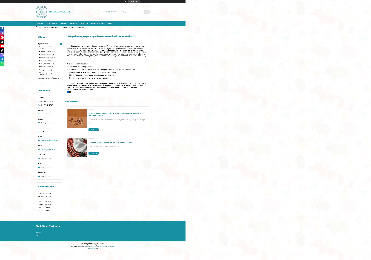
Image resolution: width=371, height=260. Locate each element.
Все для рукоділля (45, 63)
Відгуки (110, 23)
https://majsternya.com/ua (49, 149)
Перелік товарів (51, 23)
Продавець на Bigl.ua (93, 245)
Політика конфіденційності (107, 246)
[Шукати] (147, 12)
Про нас (64, 23)
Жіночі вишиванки (45, 66)
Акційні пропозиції (98, 23)
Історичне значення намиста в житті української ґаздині (110, 142)
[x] (70, 92)
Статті (40, 27)
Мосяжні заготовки (46, 57)
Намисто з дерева (45, 51)
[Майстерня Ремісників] (41, 12)
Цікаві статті (84, 23)
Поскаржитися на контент (92, 246)
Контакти (73, 23)
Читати (93, 129)
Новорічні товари (45, 70)
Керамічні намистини (46, 60)
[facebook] (68, 92)
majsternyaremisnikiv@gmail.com (50, 140)
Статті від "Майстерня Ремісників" (48, 78)
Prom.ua (102, 243)
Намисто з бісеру (45, 54)
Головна (40, 23)
